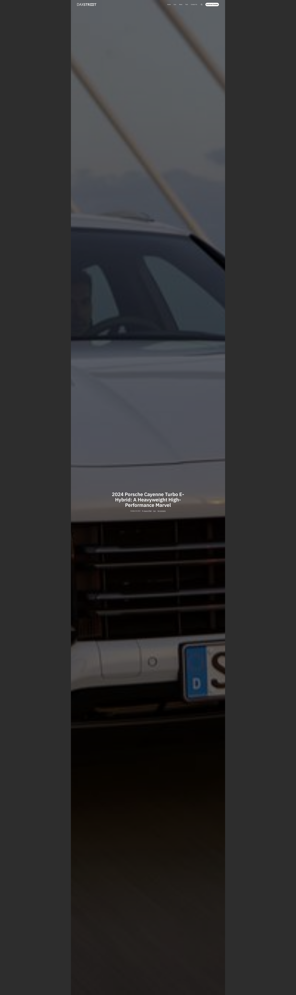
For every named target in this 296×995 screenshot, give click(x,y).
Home (169, 4)
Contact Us (194, 4)
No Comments (162, 511)
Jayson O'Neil (148, 511)
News (180, 4)
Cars (175, 4)
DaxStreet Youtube (212, 4)
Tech (186, 4)
